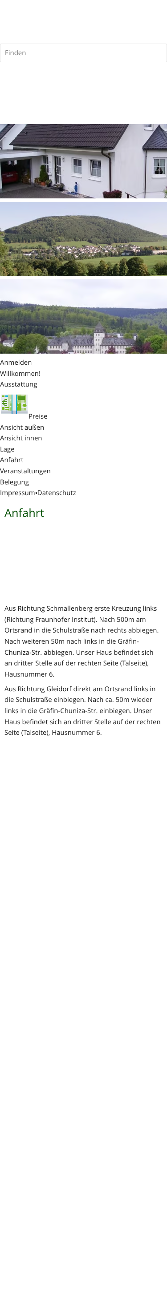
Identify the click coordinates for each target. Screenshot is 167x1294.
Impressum (17, 492)
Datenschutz (56, 492)
